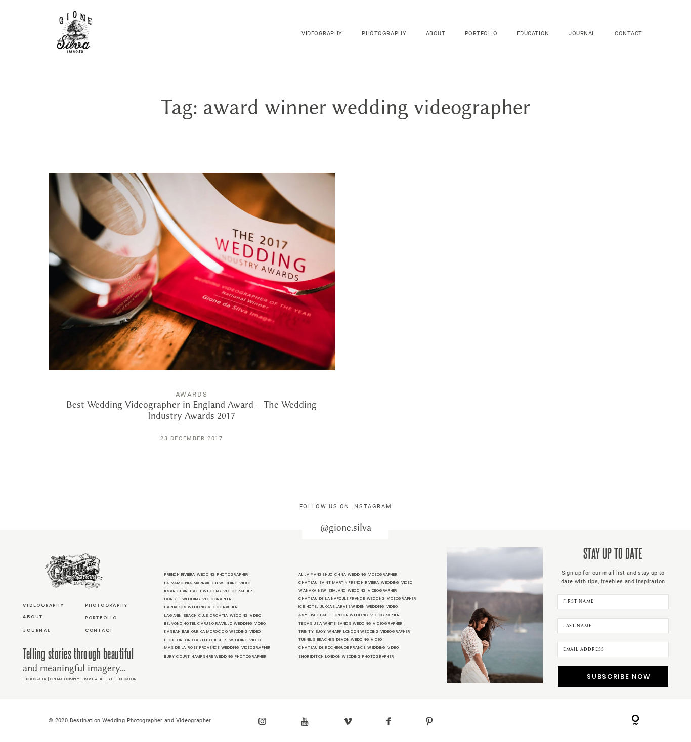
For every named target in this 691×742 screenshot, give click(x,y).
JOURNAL (582, 33)
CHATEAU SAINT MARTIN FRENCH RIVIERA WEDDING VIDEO (355, 582)
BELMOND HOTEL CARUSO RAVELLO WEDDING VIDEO (215, 623)
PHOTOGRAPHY (384, 33)
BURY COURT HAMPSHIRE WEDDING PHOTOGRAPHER (215, 656)
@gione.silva (345, 527)
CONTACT (628, 33)
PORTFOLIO (481, 33)
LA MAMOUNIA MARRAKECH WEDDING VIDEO (207, 583)
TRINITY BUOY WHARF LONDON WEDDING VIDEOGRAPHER (354, 631)
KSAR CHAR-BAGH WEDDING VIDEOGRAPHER (208, 591)
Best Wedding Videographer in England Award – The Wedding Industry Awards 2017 (192, 314)
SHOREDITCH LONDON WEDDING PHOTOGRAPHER (346, 656)
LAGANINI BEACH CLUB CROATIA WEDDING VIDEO (212, 615)
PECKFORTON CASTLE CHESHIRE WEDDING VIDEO (212, 640)
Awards (192, 394)
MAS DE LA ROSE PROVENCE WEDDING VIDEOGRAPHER (217, 647)
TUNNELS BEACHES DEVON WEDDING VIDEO (340, 639)
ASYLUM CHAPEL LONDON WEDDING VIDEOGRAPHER (348, 615)
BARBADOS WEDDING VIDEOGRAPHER (200, 607)
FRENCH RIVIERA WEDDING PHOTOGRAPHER (206, 574)
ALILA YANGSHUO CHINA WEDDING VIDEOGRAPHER (347, 574)
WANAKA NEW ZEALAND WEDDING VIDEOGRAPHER (347, 590)
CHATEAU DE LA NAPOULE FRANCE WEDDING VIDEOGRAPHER (357, 598)
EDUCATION (533, 33)
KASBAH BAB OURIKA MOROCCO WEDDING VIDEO (212, 631)
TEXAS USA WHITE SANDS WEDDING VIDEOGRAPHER (350, 623)
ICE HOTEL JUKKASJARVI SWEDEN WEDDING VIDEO (348, 606)
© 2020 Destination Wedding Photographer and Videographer (130, 720)
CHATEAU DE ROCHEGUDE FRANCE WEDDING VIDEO (348, 647)
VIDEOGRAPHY (321, 33)
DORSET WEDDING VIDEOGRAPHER (198, 599)
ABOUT (436, 33)
